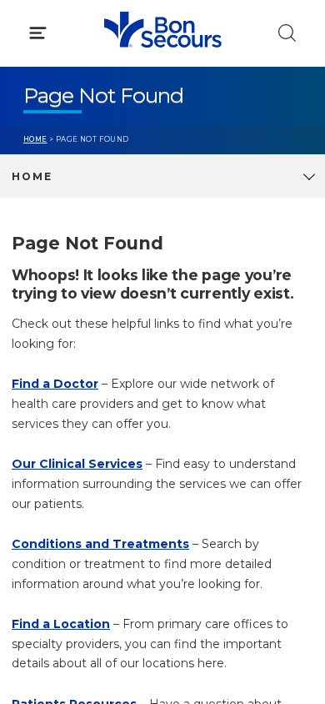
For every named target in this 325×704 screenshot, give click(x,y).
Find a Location (61, 623)
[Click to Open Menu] (37, 33)
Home (35, 139)
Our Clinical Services (77, 463)
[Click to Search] (287, 33)
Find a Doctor (55, 383)
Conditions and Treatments (100, 543)
